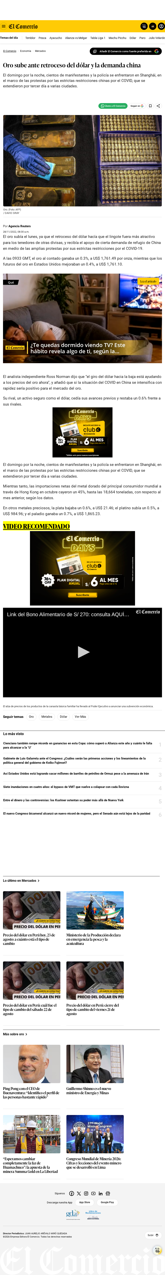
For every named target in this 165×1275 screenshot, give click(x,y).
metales (46, 717)
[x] (78, 1193)
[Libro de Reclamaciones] (93, 1214)
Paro (142, 38)
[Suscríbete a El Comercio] (152, 26)
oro (31, 717)
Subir (151, 1235)
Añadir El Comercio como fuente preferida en (125, 51)
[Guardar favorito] (150, 106)
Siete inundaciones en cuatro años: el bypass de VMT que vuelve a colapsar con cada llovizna (66, 787)
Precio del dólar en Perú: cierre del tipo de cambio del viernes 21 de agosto (92, 1009)
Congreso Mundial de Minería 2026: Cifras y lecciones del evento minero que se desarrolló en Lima (93, 1163)
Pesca (42, 38)
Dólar (133, 38)
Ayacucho (56, 38)
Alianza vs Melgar (76, 38)
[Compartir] (158, 106)
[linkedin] (100, 1193)
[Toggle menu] (3, 26)
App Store (84, 1202)
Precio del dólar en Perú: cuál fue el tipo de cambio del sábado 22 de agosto (30, 1009)
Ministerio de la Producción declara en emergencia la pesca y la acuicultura (93, 939)
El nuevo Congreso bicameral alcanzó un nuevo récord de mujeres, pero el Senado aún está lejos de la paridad (76, 813)
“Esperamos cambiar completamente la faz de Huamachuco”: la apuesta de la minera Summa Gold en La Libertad (30, 1165)
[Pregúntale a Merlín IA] (157, 1250)
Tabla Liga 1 (97, 38)
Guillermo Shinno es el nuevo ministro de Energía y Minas (88, 1090)
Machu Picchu (117, 38)
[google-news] (107, 1193)
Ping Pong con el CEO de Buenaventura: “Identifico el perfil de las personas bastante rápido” (31, 1092)
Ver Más (80, 717)
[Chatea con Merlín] (144, 26)
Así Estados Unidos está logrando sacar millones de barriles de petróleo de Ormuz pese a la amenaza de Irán (76, 773)
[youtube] (93, 1193)
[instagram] (86, 1193)
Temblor (30, 38)
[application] (82, 652)
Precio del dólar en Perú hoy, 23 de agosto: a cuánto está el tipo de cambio (29, 939)
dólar (63, 717)
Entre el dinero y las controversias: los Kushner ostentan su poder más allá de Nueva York (63, 800)
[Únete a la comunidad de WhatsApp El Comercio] (113, 106)
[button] (82, 652)
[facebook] (71, 1193)
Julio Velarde (157, 38)
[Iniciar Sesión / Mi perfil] (161, 26)
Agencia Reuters (19, 226)
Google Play (107, 1202)
